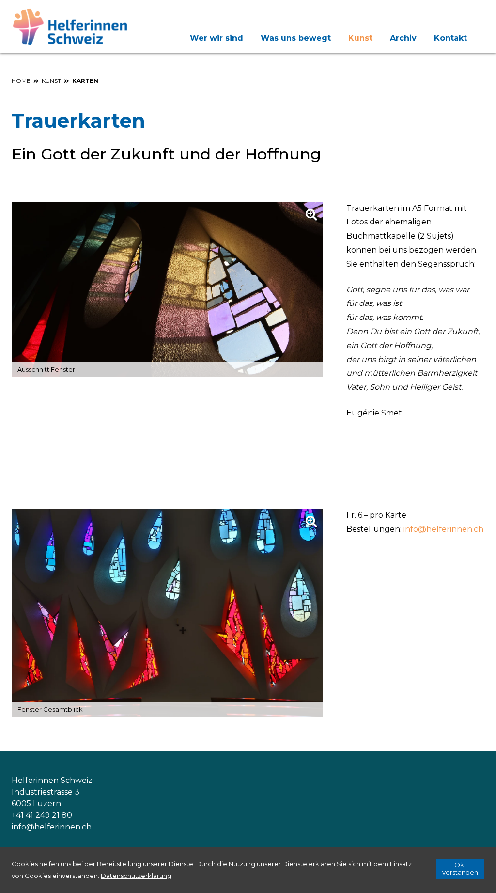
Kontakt (450, 38)
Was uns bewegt (296, 38)
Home (21, 80)
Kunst (360, 38)
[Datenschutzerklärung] (136, 875)
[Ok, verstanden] (460, 869)
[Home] (72, 26)
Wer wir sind (216, 38)
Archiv (403, 38)
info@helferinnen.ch (443, 529)
